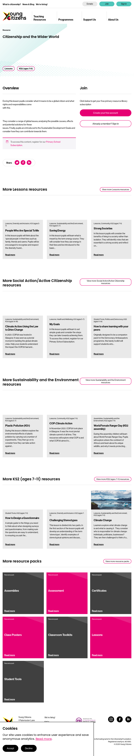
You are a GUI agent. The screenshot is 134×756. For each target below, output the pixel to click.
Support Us (89, 19)
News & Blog (28, 4)
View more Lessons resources (115, 189)
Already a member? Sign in (106, 123)
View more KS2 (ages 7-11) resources (112, 479)
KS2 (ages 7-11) (26, 68)
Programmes (65, 19)
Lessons (9, 68)
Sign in (124, 3)
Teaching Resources (40, 18)
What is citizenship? (12, 4)
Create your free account (105, 112)
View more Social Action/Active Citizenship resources (105, 282)
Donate (90, 3)
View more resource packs (117, 561)
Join (107, 3)
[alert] (47, 739)
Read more (10, 254)
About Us (113, 19)
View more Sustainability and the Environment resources (106, 381)
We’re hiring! (42, 4)
